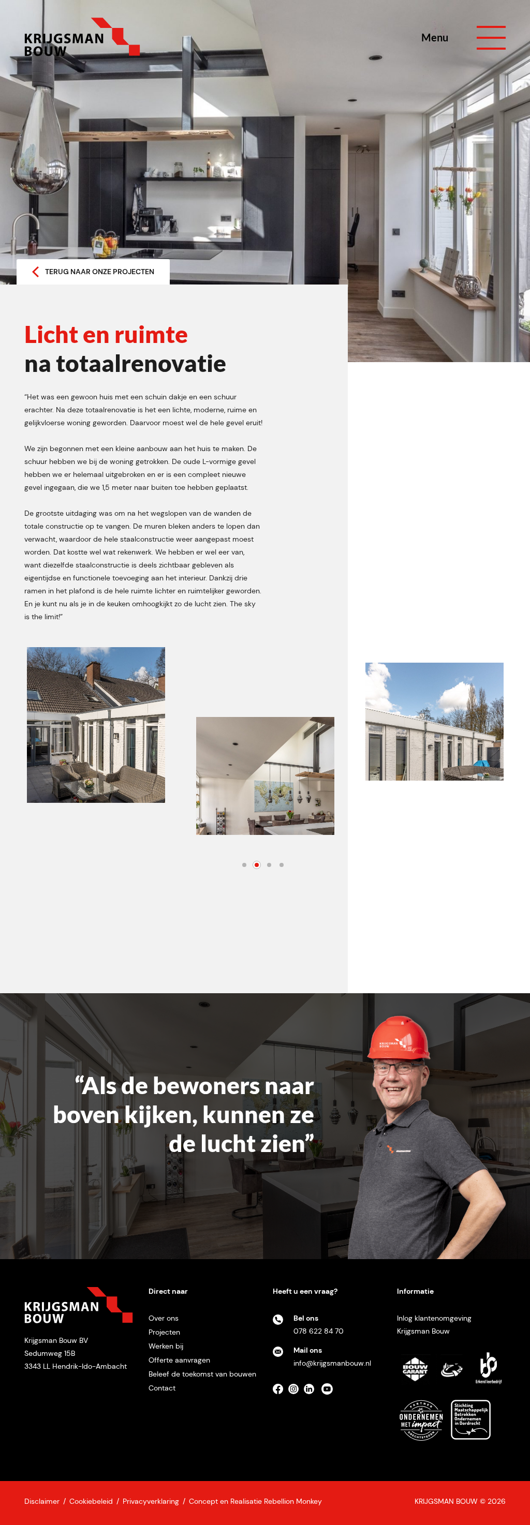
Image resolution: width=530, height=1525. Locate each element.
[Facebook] (280, 1392)
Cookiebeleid (91, 1501)
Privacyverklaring (151, 1501)
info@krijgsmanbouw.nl (332, 1363)
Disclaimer (42, 1501)
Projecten (164, 1332)
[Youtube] (329, 1392)
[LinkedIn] (311, 1392)
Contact (162, 1388)
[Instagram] (296, 1392)
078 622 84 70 (318, 1331)
